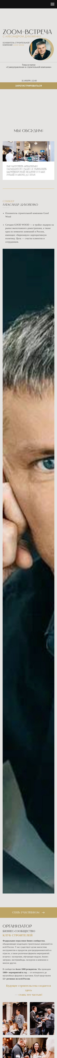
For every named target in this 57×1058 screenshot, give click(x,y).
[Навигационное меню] (52, 4)
